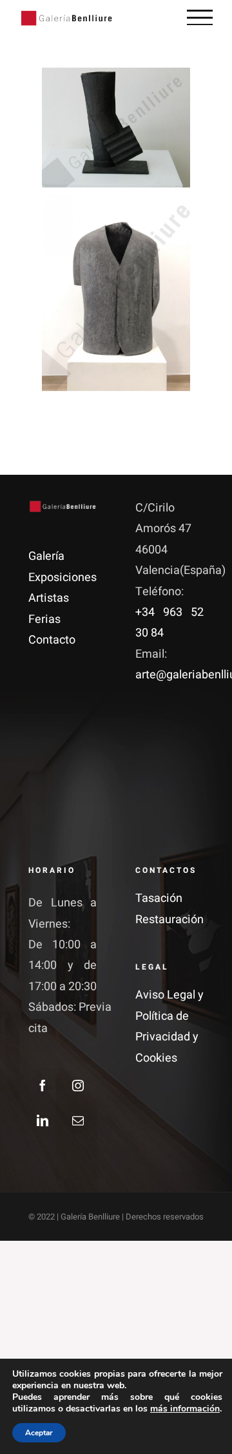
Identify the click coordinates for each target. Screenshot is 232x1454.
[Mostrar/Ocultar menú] (199, 17)
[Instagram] (78, 1085)
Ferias (44, 619)
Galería (46, 556)
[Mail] (78, 1120)
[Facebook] (42, 1085)
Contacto (51, 640)
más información (185, 1408)
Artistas (48, 598)
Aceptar (39, 1433)
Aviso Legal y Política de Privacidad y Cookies (169, 1026)
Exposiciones (62, 577)
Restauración (169, 919)
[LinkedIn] (42, 1120)
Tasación (158, 898)
